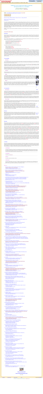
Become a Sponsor (15, 377)
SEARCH (27, 2)
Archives (7, 2)
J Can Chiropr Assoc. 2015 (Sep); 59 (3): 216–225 (14, 12)
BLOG (5, 2)
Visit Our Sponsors (9, 377)
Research (13, 2)
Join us (21, 377)
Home (0, 2)
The (21, 2)
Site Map (24, 2)
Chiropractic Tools (17, 2)
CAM (14, 2)
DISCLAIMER (40, 377)
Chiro (10, 2)
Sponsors (3, 2)
